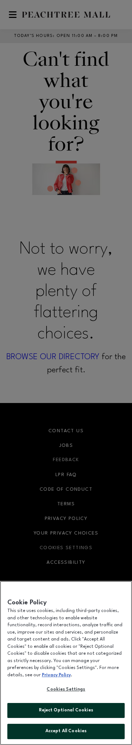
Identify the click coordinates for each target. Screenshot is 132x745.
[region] (66, 663)
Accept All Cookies (66, 731)
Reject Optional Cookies (66, 710)
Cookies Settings (66, 689)
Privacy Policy (56, 675)
